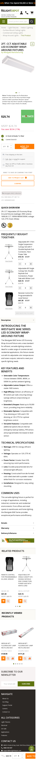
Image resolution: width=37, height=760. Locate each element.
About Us (5, 699)
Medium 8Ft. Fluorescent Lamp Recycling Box (25, 645)
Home (3, 28)
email (16, 159)
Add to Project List (17, 178)
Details (4, 523)
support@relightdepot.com (12, 750)
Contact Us (6, 712)
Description (6, 320)
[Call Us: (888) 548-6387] (26, 12)
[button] (26, 177)
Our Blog (5, 702)
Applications (5, 732)
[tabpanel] (18, 72)
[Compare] (13, 658)
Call (6, 159)
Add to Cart (24, 147)
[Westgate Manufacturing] (27, 116)
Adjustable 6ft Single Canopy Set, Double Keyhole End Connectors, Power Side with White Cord (26, 273)
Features (4, 735)
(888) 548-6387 (7, 748)
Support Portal (7, 705)
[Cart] (32, 12)
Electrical (4, 725)
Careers (5, 709)
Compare (17, 184)
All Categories (10, 717)
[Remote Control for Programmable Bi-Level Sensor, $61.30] (9, 564)
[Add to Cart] (3, 601)
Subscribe (26, 684)
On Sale (3, 729)
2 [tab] (17, 92)
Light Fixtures (5, 722)
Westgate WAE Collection (12, 193)
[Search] (31, 21)
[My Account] (21, 12)
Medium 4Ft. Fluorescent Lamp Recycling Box (8, 645)
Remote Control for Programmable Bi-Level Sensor (25, 295)
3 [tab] (19, 92)
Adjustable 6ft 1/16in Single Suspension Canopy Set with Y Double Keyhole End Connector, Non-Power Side (26, 248)
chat (10, 159)
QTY (4, 146)
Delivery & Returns (9, 533)
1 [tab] (16, 92)
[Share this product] (32, 44)
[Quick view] (8, 601)
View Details (9, 261)
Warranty (5, 528)
